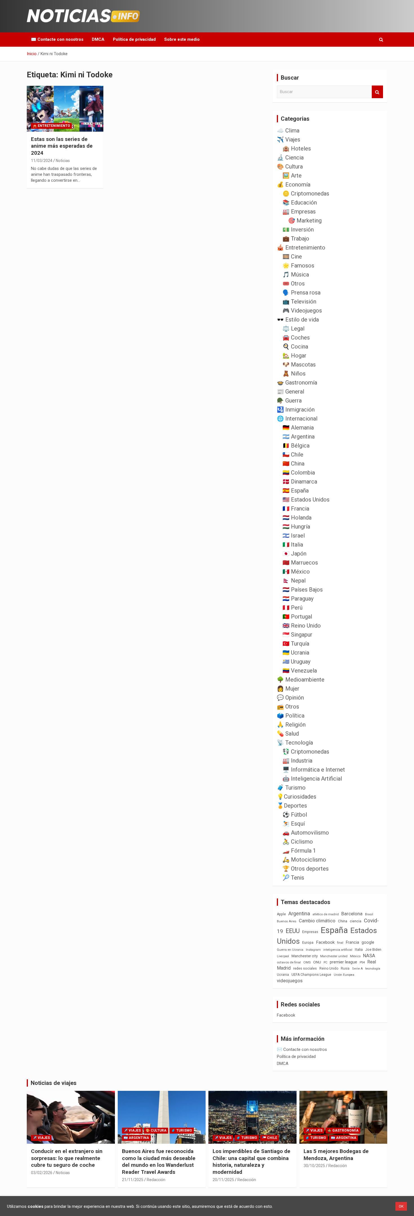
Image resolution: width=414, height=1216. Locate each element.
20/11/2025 (223, 1179)
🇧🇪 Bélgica (296, 445)
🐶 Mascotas (299, 364)
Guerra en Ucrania (290, 950)
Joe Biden (373, 950)
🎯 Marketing (305, 220)
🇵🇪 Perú (292, 607)
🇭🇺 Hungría (296, 526)
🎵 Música (295, 274)
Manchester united (334, 956)
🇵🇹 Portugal (297, 616)
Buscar (377, 92)
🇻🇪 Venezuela (299, 670)
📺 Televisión (299, 301)
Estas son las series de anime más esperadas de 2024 (62, 146)
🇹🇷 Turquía (295, 643)
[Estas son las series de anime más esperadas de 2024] (64, 109)
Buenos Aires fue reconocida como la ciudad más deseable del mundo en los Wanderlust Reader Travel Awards (158, 1161)
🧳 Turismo (291, 787)
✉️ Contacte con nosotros (57, 39)
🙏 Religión (291, 724)
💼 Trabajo (295, 238)
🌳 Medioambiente (300, 679)
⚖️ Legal (293, 328)
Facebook (325, 942)
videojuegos (289, 980)
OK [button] (401, 1206)
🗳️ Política (290, 715)
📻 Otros (288, 706)
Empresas (310, 932)
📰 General (290, 391)
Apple (281, 914)
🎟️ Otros (293, 283)
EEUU (293, 930)
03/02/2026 (41, 1172)
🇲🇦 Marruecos (300, 562)
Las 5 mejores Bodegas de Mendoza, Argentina (336, 1154)
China (342, 921)
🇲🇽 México (296, 571)
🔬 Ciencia (290, 157)
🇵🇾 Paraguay (297, 598)
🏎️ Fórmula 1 (299, 850)
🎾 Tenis (293, 877)
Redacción (156, 1179)
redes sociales (305, 968)
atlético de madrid (326, 914)
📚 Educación (299, 202)
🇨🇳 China (293, 463)
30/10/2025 (314, 1165)
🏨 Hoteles (296, 148)
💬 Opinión (290, 697)
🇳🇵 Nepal (294, 580)
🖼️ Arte (292, 175)
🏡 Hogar (294, 355)
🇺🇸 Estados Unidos (306, 499)
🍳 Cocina (295, 346)
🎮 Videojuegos (302, 310)
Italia (359, 949)
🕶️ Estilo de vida (298, 319)
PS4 (362, 962)
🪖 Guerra (289, 400)
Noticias (63, 160)
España (334, 930)
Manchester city (304, 956)
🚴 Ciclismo (297, 841)
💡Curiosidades (296, 796)
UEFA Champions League (311, 975)
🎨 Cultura (290, 166)
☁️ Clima (288, 130)
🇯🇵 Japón (294, 553)
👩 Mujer (288, 688)
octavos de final (289, 962)
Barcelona (351, 913)
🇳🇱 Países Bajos (302, 589)
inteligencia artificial (337, 950)
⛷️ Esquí (293, 823)
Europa (307, 942)
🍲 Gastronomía (297, 382)
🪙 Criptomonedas (305, 193)
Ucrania (283, 975)
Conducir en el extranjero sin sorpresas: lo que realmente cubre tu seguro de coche (67, 1158)
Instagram (313, 950)
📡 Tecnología (295, 742)
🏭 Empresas (299, 211)
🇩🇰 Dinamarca (299, 481)
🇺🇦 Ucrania (295, 652)
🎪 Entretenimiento (51, 126)
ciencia (355, 921)
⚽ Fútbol (294, 814)
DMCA (98, 39)
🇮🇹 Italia (292, 544)
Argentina (299, 913)
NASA (369, 955)
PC (325, 962)
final (340, 943)
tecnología (372, 968)
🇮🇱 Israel (293, 535)
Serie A (357, 968)
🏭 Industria (297, 760)
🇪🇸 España (295, 490)
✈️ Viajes (288, 139)
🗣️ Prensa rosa (301, 292)
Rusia (345, 968)
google (368, 942)
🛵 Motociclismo (304, 859)
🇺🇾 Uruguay (296, 661)
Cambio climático (317, 920)
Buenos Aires (286, 921)
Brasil (369, 914)
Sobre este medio (182, 39)
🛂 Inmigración (296, 409)
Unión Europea (344, 975)
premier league (343, 962)
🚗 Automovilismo (305, 832)
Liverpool (283, 956)
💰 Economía (293, 184)
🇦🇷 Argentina (298, 436)
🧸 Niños (294, 373)
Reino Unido (328, 968)
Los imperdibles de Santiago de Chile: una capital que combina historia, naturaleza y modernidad (251, 1161)
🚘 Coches (296, 337)
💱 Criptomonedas (305, 751)
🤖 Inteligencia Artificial (312, 778)
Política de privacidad (134, 39)
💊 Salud (288, 733)
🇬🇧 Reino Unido (301, 625)
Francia (352, 942)
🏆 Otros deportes (305, 868)
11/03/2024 (41, 160)
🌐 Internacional (297, 418)
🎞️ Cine (292, 256)
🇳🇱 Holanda (296, 517)
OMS (307, 962)
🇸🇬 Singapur (297, 634)
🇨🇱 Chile (292, 454)
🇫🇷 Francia (295, 508)
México (355, 956)
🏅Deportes (292, 805)
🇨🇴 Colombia (298, 472)
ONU (317, 962)
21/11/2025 (132, 1179)
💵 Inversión (298, 229)
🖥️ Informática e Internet (313, 769)
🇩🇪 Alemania (298, 427)
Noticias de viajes (54, 1083)
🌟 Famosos (298, 265)
